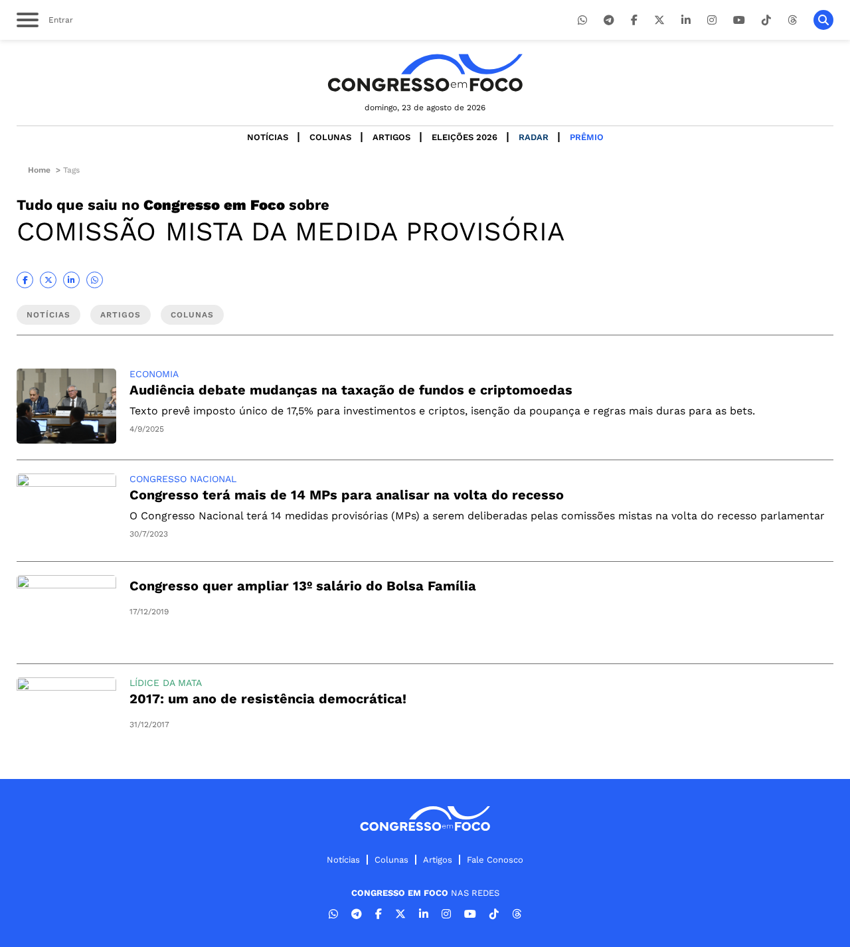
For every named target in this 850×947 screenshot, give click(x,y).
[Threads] (792, 20)
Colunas (330, 137)
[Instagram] (712, 20)
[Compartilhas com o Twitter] (48, 280)
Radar (534, 137)
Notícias (267, 137)
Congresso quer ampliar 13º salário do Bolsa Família (302, 586)
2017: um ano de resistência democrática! (267, 699)
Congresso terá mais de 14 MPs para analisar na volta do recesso (346, 495)
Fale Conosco (495, 860)
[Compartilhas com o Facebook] (25, 280)
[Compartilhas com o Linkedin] (71, 280)
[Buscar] (823, 20)
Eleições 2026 (464, 137)
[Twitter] (659, 20)
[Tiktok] (766, 20)
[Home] (425, 72)
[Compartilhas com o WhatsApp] (94, 280)
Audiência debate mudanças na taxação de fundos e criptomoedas (350, 390)
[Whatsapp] (582, 20)
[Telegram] (609, 20)
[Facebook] (634, 20)
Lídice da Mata (165, 682)
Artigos (391, 137)
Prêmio (587, 137)
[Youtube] (739, 20)
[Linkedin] (686, 20)
